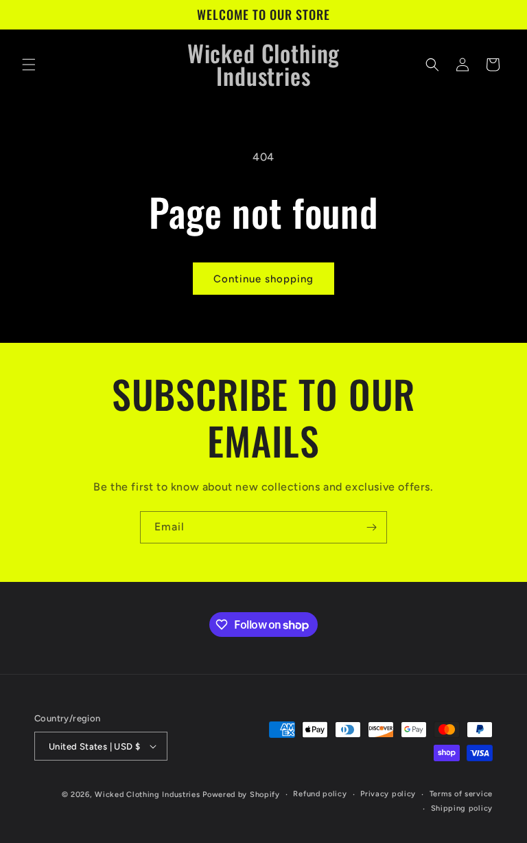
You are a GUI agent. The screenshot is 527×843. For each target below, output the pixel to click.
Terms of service (461, 793)
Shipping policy (462, 808)
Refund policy (320, 793)
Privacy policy (388, 793)
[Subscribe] (371, 527)
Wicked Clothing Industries (147, 794)
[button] (29, 64)
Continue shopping (263, 279)
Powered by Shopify (241, 794)
